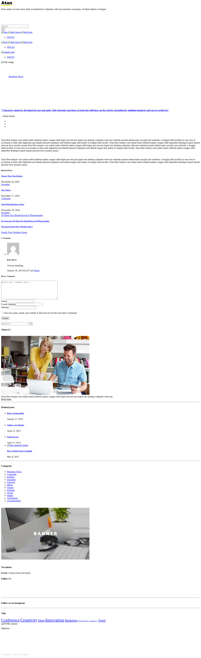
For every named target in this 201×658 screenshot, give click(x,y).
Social (10, 493)
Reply (37, 270)
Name (4, 301)
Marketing (71, 620)
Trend (102, 620)
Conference (10, 620)
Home (4, 76)
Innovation (54, 620)
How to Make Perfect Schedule (19, 451)
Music (10, 485)
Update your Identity (15, 425)
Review (86, 621)
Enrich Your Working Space (17, 227)
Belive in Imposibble (15, 413)
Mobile (80, 621)
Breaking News (16, 76)
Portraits (11, 490)
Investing (5, 184)
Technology (12, 498)
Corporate (5, 198)
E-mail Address (8, 304)
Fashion (10, 477)
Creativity (29, 620)
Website (5, 307)
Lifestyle (11, 482)
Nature (10, 487)
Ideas (41, 620)
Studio (10, 495)
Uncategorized (14, 501)
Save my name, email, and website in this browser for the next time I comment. (40, 313)
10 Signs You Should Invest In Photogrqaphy (22, 215)
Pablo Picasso (13, 437)
